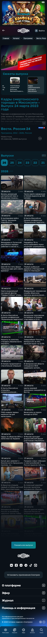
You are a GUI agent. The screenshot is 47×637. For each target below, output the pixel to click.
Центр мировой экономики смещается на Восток (34, 390)
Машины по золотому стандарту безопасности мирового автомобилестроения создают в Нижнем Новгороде (11, 344)
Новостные (6, 136)
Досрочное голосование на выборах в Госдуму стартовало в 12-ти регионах (34, 318)
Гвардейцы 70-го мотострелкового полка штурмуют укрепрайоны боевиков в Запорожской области (34, 246)
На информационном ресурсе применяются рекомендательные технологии (18, 617)
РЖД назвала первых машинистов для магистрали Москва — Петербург (10, 415)
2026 (11, 171)
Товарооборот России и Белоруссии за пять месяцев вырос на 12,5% (34, 341)
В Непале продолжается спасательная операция (11, 365)
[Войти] (36, 30)
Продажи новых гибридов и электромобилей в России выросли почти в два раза (35, 464)
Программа (28, 38)
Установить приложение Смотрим (23, 575)
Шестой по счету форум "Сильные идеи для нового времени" (12, 269)
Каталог (16, 38)
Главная (6, 38)
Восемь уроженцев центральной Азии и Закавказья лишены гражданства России (9, 197)
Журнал (7, 600)
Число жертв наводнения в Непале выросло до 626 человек (34, 196)
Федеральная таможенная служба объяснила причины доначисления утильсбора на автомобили (35, 295)
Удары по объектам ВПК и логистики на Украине (12, 438)
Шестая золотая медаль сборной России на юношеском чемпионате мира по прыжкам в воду (34, 512)
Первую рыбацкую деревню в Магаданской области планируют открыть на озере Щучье (34, 270)
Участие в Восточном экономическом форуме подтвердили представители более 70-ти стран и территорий (34, 538)
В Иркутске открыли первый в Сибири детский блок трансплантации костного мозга (12, 488)
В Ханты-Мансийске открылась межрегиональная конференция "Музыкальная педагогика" (12, 392)
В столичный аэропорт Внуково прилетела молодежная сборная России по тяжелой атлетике (33, 489)
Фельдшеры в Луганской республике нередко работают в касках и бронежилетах (11, 245)
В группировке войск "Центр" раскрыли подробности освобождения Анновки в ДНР (11, 222)
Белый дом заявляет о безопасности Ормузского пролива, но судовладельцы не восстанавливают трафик (12, 465)
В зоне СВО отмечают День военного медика (10, 535)
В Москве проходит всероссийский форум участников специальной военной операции (34, 440)
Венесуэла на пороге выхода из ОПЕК (32, 413)
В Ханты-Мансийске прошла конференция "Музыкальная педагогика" (12, 317)
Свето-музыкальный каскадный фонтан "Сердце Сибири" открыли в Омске (12, 294)
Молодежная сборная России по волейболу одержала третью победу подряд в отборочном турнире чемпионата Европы (11, 514)
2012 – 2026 (18, 133)
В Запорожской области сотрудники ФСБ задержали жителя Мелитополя (34, 367)
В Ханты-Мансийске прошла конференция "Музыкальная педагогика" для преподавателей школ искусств (35, 222)
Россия (28, 133)
